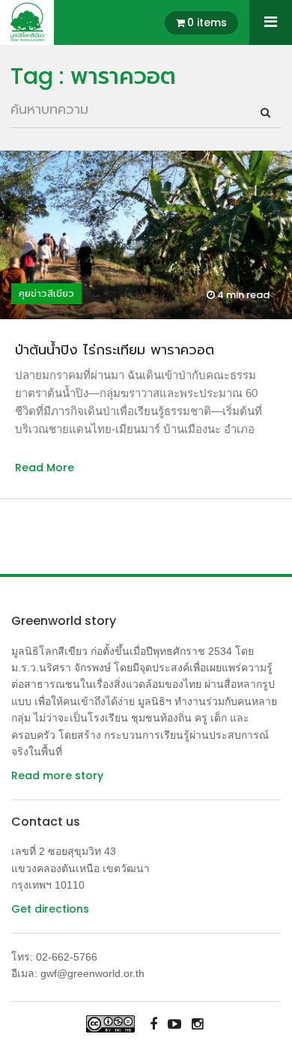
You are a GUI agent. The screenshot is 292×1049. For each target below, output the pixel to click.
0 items (207, 22)
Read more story (57, 775)
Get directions (50, 908)
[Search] (265, 112)
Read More (44, 468)
